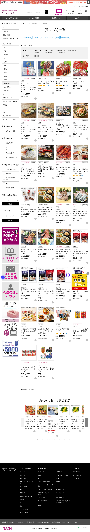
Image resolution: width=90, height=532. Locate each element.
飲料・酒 (5, 31)
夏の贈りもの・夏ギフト (62, 475)
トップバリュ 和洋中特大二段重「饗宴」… (30, 422)
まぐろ (6, 47)
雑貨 (4, 112)
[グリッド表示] (35, 56)
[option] (35, 56)
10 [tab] (59, 439)
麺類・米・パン (8, 98)
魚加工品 (44, 23)
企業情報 (4, 522)
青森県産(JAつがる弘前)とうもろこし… (76, 422)
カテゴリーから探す (12, 18)
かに (5, 62)
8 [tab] (54, 439)
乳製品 (5, 105)
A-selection (58, 485)
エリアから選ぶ (60, 472)
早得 (57, 37)
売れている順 (49, 50)
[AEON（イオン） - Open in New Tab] (7, 528)
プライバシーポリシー (72, 522)
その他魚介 (7, 87)
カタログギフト (8, 116)
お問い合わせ (28, 522)
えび (5, 65)
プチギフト (58, 478)
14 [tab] (69, 439)
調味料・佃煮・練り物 (10, 101)
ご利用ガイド (19, 522)
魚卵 (5, 76)
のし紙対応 (9, 143)
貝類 (5, 80)
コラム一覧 (76, 478)
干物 (5, 69)
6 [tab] (49, 439)
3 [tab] (42, 439)
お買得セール (59, 481)
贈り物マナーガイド (78, 475)
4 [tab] (44, 439)
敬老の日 (40, 475)
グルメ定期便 (41, 497)
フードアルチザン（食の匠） (45, 489)
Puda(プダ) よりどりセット (45, 501)
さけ (5, 51)
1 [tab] (37, 439)
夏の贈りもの (56, 18)
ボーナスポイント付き (47, 37)
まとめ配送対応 (26, 37)
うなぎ (6, 54)
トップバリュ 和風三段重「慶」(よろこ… (42, 422)
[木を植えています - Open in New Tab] (83, 528)
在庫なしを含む (10, 131)
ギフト (39, 478)
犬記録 (39, 505)
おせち (77, 18)
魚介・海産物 (33, 23)
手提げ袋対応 (10, 153)
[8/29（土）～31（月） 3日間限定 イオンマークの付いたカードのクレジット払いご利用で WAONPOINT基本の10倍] (45, 2)
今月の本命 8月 (60, 489)
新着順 (36, 52)
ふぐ (5, 58)
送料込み (35, 37)
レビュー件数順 (47, 52)
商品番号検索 (76, 472)
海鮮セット (7, 90)
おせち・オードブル (9, 119)
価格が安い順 (60, 50)
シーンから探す (34, 18)
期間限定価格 (65, 37)
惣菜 (4, 94)
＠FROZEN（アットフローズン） (45, 493)
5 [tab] (47, 439)
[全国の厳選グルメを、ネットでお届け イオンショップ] (9, 12)
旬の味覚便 (41, 472)
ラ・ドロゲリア (60, 493)
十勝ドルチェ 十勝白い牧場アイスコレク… (53, 426)
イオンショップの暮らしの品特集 (45, 485)
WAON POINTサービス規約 (42, 522)
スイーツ (5, 27)
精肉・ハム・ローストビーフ (10, 39)
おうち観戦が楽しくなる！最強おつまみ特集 (63, 501)
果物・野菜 (6, 35)
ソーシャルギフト (11, 157)
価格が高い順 (72, 50)
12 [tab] (64, 439)
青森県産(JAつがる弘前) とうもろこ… (63, 422)
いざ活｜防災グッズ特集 (44, 481)
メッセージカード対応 (11, 148)
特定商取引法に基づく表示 (58, 522)
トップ (23, 23)
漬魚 (5, 72)
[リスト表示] (38, 56)
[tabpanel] (31, 418)
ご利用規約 (11, 522)
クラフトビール (60, 497)
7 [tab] (52, 439)
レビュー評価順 (60, 52)
